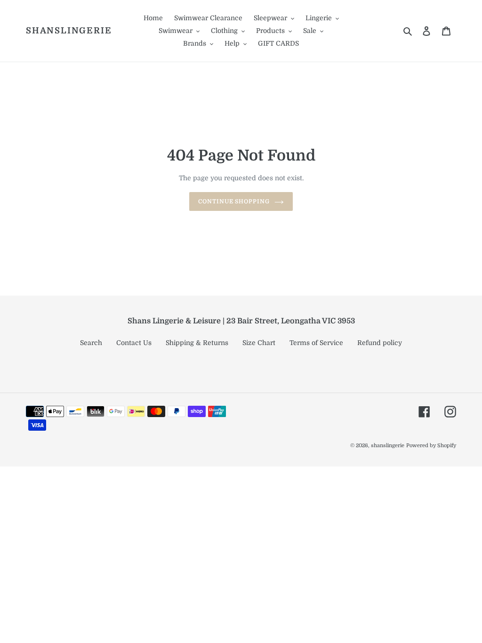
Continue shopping (234, 201)
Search (91, 342)
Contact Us (134, 342)
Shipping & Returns (197, 342)
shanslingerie (69, 30)
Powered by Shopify (431, 445)
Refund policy (379, 342)
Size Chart (258, 342)
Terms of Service (316, 342)
